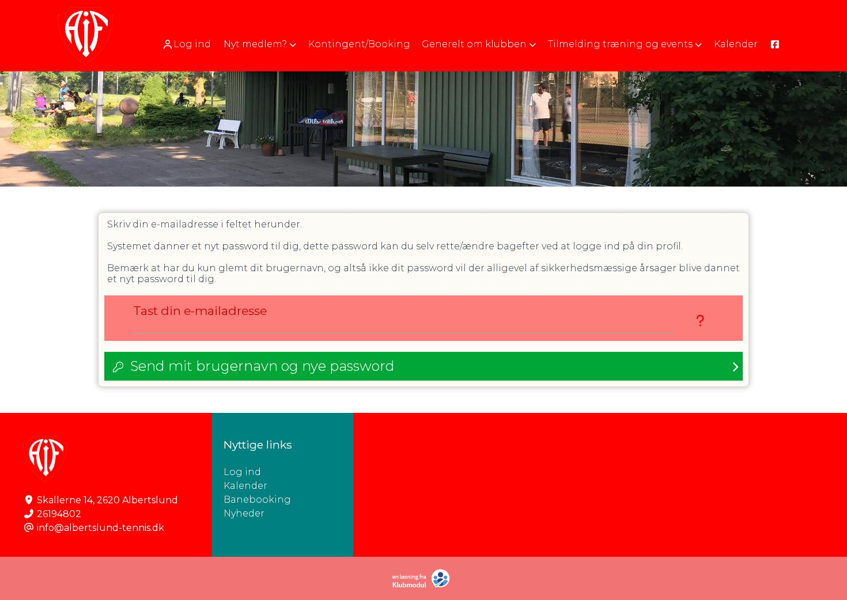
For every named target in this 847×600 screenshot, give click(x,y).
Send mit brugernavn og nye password (262, 366)
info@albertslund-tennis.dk (100, 527)
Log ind (192, 44)
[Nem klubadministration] (423, 585)
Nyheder (244, 513)
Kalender (245, 485)
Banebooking (257, 499)
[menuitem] (187, 44)
